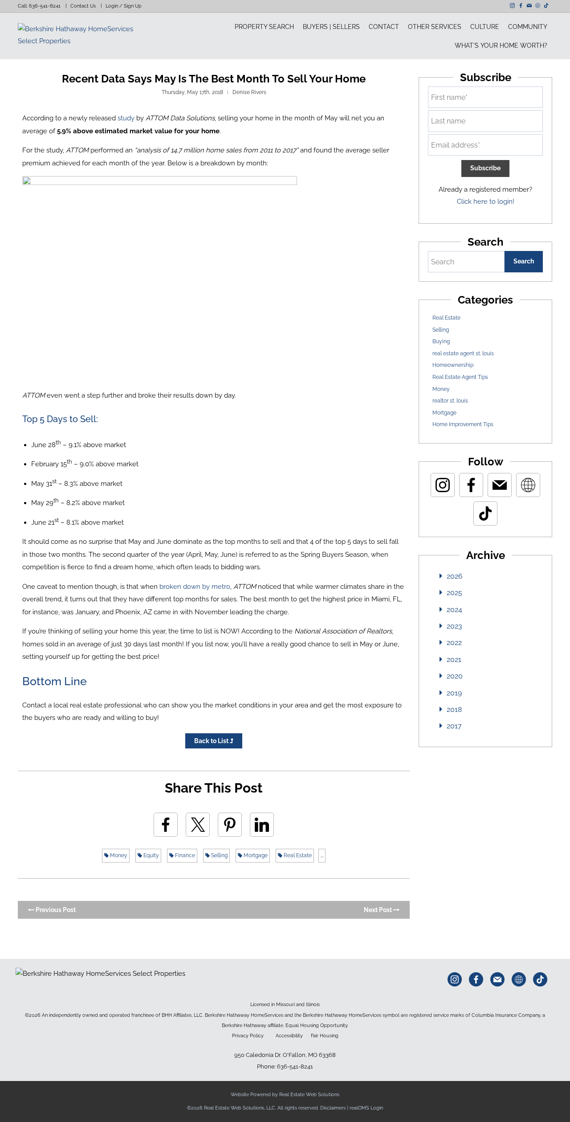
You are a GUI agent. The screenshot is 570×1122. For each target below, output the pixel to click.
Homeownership (452, 365)
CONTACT (384, 26)
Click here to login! (485, 201)
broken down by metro (194, 587)
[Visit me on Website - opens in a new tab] (537, 5)
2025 (454, 592)
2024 (454, 609)
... (322, 855)
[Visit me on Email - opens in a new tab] (529, 5)
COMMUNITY (527, 26)
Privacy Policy (248, 1035)
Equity (150, 855)
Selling (219, 855)
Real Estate (297, 855)
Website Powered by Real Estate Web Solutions (285, 1094)
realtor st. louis (450, 401)
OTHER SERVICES (434, 26)
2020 (455, 676)
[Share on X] (198, 825)
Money (118, 855)
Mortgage (255, 855)
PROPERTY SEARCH (264, 26)
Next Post (378, 909)
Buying (441, 341)
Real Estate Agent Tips (460, 377)
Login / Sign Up (124, 6)
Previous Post (55, 909)
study (126, 118)
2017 (454, 726)
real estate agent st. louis (463, 353)
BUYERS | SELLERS (331, 26)
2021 (454, 659)
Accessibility (289, 1035)
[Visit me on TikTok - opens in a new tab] (546, 5)
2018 (454, 709)
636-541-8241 (45, 6)
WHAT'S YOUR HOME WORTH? (501, 45)
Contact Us (83, 6)
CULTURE (484, 26)
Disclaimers (333, 1108)
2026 (455, 576)
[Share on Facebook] (166, 825)
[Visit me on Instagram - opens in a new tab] (512, 5)
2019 (454, 693)
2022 (454, 642)
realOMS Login (366, 1108)
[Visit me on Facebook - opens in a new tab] (520, 5)
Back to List (212, 740)
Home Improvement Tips (462, 424)
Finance (184, 855)
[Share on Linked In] (262, 825)
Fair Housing (324, 1035)
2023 (454, 626)
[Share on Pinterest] (230, 825)
